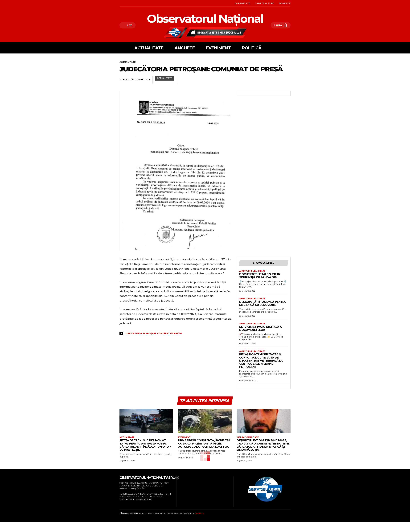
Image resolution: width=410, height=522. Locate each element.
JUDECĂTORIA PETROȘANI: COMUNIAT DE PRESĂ (153, 333)
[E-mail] (265, 79)
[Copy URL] (287, 79)
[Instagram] (125, 3)
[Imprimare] (272, 79)
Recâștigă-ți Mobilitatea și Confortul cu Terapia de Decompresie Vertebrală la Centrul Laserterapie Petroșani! (261, 360)
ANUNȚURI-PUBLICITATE (252, 271)
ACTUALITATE (127, 62)
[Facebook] (120, 3)
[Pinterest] (236, 79)
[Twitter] (228, 79)
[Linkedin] (250, 79)
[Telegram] (280, 79)
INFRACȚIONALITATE (248, 437)
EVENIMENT (184, 437)
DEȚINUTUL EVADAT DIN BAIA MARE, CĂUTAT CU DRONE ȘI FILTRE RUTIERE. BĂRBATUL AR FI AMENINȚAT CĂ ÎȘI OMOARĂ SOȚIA (263, 445)
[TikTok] (129, 3)
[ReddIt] (258, 79)
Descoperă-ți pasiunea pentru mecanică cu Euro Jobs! (262, 303)
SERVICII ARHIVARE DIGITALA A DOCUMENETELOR (260, 328)
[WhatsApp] (243, 79)
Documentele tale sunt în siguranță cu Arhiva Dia (259, 276)
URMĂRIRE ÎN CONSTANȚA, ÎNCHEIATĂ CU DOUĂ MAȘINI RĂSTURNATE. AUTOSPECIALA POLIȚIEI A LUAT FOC (204, 443)
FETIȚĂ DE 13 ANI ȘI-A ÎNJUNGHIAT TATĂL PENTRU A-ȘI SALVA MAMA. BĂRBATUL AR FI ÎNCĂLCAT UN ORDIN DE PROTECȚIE (145, 445)
